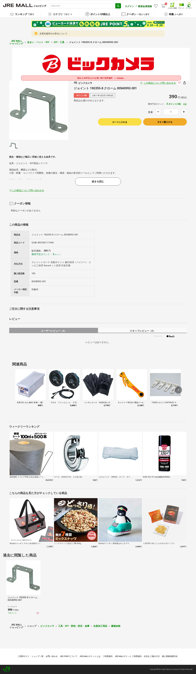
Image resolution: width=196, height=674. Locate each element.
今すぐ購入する (164, 122)
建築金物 (115, 626)
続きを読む (98, 181)
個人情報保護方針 (170, 656)
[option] (38, 110)
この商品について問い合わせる (160, 83)
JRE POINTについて (68, 656)
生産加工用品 (100, 626)
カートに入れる (119, 122)
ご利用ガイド (23, 656)
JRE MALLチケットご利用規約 (128, 656)
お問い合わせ (52, 656)
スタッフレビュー (142, 330)
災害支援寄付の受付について (53, 33)
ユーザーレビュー (53, 330)
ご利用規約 (108, 656)
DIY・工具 (59, 42)
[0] (163, 6)
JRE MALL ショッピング (16, 42)
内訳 (185, 104)
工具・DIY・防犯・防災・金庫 (73, 626)
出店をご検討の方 (152, 656)
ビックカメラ (47, 626)
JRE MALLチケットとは (89, 656)
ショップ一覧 (37, 656)
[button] (178, 390)
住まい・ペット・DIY (38, 42)
